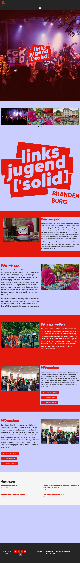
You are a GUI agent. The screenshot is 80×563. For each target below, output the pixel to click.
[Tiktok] (22, 551)
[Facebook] (15, 551)
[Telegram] (20, 554)
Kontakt (39, 551)
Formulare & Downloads (53, 554)
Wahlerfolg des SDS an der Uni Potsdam (13, 494)
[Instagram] (19, 551)
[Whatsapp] (25, 551)
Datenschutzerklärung (63, 551)
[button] (40, 8)
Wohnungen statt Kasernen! (9, 485)
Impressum (49, 551)
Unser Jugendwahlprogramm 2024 (53, 494)
